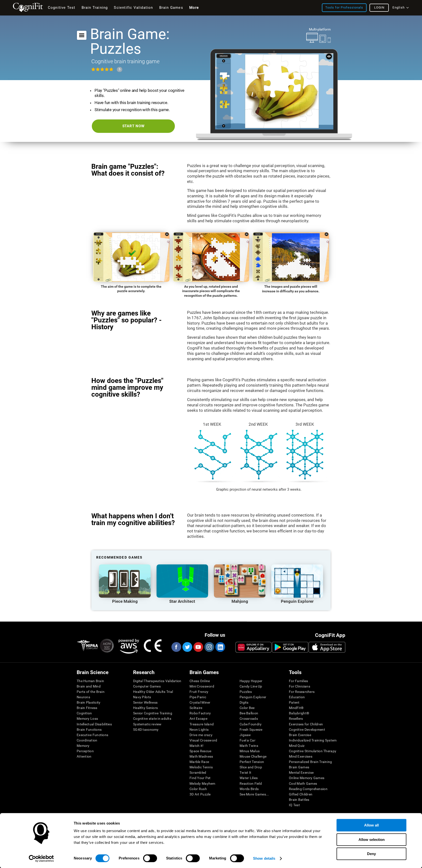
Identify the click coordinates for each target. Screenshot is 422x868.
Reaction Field (251, 783)
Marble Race (199, 762)
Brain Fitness (87, 708)
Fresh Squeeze (251, 729)
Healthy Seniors (145, 708)
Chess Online (200, 681)
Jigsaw (245, 735)
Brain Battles (299, 800)
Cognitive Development (307, 729)
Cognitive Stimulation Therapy (312, 751)
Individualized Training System (313, 740)
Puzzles (246, 692)
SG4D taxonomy (146, 729)
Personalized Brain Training (310, 762)
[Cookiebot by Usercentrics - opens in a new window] (41, 858)
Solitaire (196, 708)
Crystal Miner (200, 702)
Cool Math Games (303, 783)
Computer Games (147, 686)
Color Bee (247, 708)
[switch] (150, 858)
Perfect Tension (252, 762)
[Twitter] (187, 647)
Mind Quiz (297, 746)
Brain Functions (89, 729)
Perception (85, 751)
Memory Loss (87, 718)
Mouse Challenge (253, 756)
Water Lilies (249, 778)
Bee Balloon (249, 713)
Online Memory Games (306, 778)
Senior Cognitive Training (152, 713)
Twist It (245, 772)
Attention (84, 756)
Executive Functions (92, 735)
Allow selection (372, 839)
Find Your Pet (200, 778)
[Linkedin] (220, 647)
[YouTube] (198, 647)
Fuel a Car (247, 740)
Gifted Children (300, 794)
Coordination (87, 740)
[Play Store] (290, 647)
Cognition (84, 713)
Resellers (296, 718)
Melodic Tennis (201, 767)
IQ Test (294, 805)
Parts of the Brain (91, 692)
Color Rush (198, 789)
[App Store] (327, 647)
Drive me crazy (201, 735)
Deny (371, 854)
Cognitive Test (61, 7)
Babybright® (299, 713)
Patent (294, 702)
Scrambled (198, 772)
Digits (244, 702)
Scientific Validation (133, 7)
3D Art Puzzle (200, 794)
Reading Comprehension (308, 789)
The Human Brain (90, 681)
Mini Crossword (202, 686)
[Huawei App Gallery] (253, 647)
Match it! (197, 746)
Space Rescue (200, 751)
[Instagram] (209, 647)
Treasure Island (202, 724)
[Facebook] (176, 647)
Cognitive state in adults (152, 718)
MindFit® (296, 708)
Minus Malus (250, 751)
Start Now (133, 126)
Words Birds (249, 789)
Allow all (371, 825)
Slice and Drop (251, 767)
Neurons (83, 697)
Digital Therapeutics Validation (157, 681)
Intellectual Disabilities (94, 724)
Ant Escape (198, 718)
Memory (83, 746)
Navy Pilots (142, 697)
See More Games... (254, 794)
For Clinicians (299, 686)
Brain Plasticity (88, 702)
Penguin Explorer (253, 697)
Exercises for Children (306, 724)
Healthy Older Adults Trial (153, 692)
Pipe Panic (198, 697)
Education (297, 697)
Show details (264, 858)
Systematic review (147, 724)
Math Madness (201, 756)
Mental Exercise (301, 772)
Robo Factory (200, 713)
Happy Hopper (251, 681)
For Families (298, 681)
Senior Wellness (145, 702)
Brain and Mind (89, 686)
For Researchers (302, 692)
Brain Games (299, 767)
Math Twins (249, 746)
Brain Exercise (300, 735)
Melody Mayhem (202, 783)
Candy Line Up (251, 686)
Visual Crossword (203, 740)
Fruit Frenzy (199, 692)
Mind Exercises (300, 756)
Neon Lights (199, 729)
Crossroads (249, 718)
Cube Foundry (251, 724)
